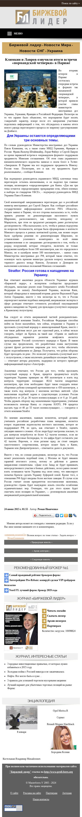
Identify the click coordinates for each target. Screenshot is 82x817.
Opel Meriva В (60, 710)
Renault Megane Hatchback (60, 724)
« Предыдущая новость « (41, 542)
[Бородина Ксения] (60, 748)
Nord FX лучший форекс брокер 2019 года (33, 590)
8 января (21, 731)
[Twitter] (62, 515)
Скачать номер (56, 615)
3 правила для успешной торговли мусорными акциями (36, 680)
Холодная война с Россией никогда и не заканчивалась (35, 671)
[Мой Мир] (70, 515)
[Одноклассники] (66, 515)
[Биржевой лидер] (41, 24)
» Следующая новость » (41, 559)
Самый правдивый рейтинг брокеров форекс (35, 575)
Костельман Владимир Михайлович (21, 758)
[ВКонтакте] (57, 515)
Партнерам (53, 625)
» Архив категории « (41, 551)
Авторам (67, 793)
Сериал (60, 717)
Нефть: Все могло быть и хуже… (24, 676)
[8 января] (21, 728)
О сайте (14, 793)
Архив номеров (56, 620)
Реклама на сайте (32, 793)
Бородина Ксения (60, 752)
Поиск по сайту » (71, 3)
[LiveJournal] (75, 515)
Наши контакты (41, 799)
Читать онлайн (56, 610)
